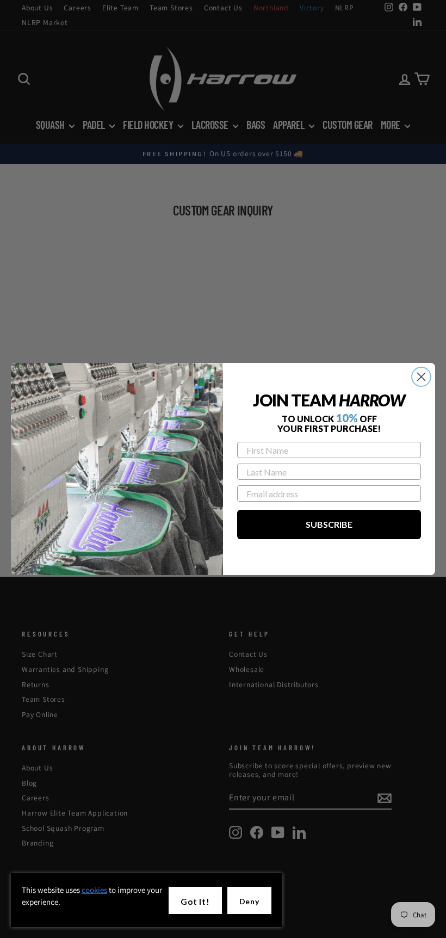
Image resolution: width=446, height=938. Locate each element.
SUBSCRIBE (329, 524)
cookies (94, 890)
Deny (249, 901)
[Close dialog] (421, 376)
